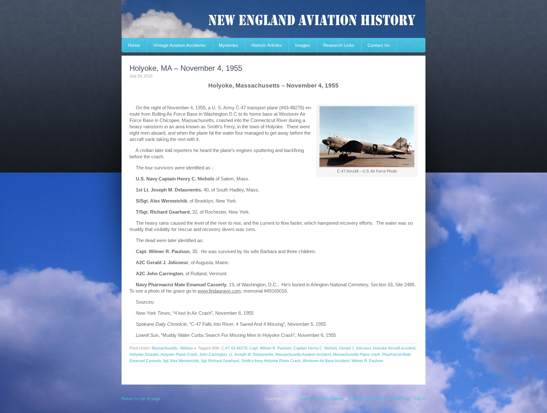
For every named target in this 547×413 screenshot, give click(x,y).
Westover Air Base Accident (326, 361)
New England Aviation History (273, 19)
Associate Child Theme (321, 398)
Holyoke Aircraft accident (394, 348)
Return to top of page (141, 398)
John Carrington (213, 354)
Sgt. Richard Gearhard (220, 361)
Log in (419, 398)
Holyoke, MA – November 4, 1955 (185, 68)
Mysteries (228, 45)
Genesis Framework (368, 398)
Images (302, 45)
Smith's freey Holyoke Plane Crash (271, 361)
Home (134, 45)
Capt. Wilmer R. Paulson (270, 348)
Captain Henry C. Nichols (315, 348)
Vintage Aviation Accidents (179, 45)
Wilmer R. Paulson (367, 361)
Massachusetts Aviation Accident (303, 354)
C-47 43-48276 (234, 348)
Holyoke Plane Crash (178, 354)
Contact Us (379, 45)
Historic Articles (266, 45)
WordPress (400, 398)
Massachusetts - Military (172, 348)
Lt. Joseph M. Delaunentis (251, 354)
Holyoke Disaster (144, 354)
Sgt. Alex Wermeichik (181, 361)
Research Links (338, 45)
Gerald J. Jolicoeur (355, 348)
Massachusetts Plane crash (356, 354)
